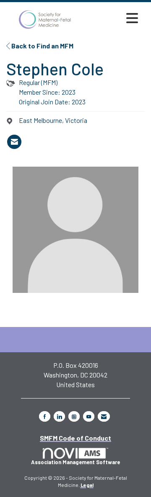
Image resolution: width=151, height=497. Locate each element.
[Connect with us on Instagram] (74, 416)
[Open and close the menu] (112, 18)
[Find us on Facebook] (44, 416)
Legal (87, 485)
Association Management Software (75, 462)
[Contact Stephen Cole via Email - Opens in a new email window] (14, 142)
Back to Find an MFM (41, 46)
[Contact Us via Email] (104, 416)
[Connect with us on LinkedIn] (59, 416)
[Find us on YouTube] (88, 416)
